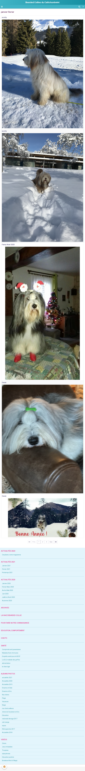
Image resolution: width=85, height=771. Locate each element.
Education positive (8, 757)
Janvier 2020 (6, 583)
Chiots (4, 743)
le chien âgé (6, 666)
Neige (4, 705)
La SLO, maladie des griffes (11, 660)
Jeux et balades (7, 747)
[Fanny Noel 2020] (42, 313)
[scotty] (42, 74)
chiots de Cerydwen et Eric (10, 712)
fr (83, 6)
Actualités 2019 (7, 684)
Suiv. (51, 542)
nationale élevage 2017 (9, 719)
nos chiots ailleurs (8, 708)
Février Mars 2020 (8, 587)
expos (4, 725)
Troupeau (5, 750)
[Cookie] (4, 766)
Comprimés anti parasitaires (11, 649)
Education (5, 715)
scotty (4, 17)
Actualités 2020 (7, 681)
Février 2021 (6, 569)
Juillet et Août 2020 (8, 597)
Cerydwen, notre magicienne (11, 555)
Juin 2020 (5, 594)
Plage (4, 698)
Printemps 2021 (7, 572)
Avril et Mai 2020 (7, 590)
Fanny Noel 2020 (8, 244)
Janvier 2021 (6, 566)
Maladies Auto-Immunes (10, 653)
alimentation (6, 663)
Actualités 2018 (7, 732)
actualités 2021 (7, 677)
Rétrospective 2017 (8, 729)
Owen (4, 382)
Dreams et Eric (7, 691)
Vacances (5, 701)
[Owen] (42, 439)
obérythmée (6, 753)
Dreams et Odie (7, 688)
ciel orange (5, 722)
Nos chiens (5, 695)
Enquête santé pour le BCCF (11, 656)
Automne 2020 (7, 600)
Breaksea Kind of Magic (9, 760)
